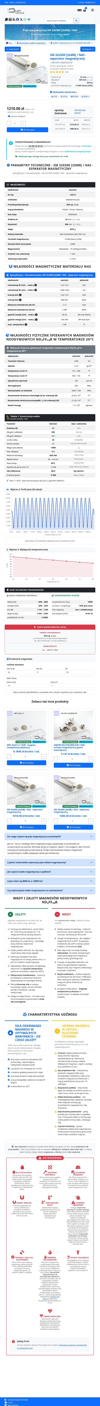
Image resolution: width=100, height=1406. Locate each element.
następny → (88, 49)
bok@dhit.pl (90, 2)
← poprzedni (13, 49)
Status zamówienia (17, 2)
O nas (10, 1402)
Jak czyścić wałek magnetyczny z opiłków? (29, 871)
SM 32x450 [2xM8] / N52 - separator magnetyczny (25, 810)
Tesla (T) (54, 682)
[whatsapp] (24, 19)
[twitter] (21, 19)
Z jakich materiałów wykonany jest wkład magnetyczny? (36, 862)
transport (18, 116)
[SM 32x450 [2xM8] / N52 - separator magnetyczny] (26, 790)
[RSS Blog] (13, 19)
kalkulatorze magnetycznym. (78, 151)
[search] (76, 20)
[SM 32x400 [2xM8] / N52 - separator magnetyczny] (73, 790)
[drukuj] (10, 19)
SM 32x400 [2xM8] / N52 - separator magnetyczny (72, 810)
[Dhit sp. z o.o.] (17, 10)
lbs (66, 668)
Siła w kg (10, 668)
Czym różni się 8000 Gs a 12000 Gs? (25, 881)
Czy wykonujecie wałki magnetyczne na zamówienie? (35, 890)
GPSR (65, 96)
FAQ (6, 2)
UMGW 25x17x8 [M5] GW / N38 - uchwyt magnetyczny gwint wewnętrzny (70, 747)
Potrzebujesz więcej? (80, 111)
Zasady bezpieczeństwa (17, 1399)
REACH (86, 96)
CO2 (55, 96)
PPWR (75, 96)
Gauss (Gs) (11, 682)
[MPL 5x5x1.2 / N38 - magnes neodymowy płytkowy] (26, 725)
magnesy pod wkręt (51, 1298)
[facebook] (17, 19)
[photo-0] (27, 80)
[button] (79, 10)
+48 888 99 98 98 (35, 146)
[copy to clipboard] (6, 19)
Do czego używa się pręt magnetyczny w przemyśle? (34, 836)
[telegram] (28, 19)
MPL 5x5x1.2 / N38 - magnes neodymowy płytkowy (21, 746)
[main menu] (92, 10)
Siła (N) (39, 668)
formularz (87, 146)
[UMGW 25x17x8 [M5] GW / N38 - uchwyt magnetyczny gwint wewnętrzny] (73, 725)
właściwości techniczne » (64, 92)
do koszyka (29, 129)
